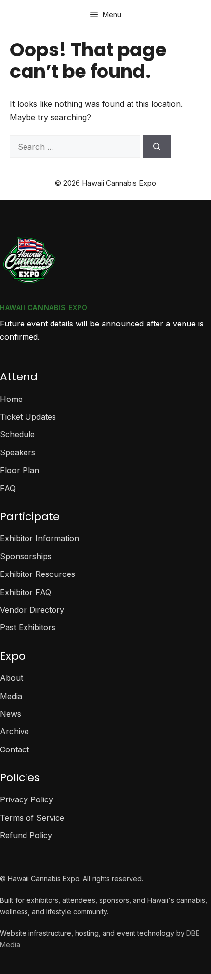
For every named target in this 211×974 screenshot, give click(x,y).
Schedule (17, 434)
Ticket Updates (28, 417)
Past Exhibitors (27, 627)
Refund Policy (26, 835)
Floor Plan (19, 470)
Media (11, 696)
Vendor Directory (32, 610)
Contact (14, 749)
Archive (14, 731)
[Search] (157, 146)
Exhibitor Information (39, 538)
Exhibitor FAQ (25, 592)
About (11, 678)
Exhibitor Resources (37, 574)
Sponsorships (26, 556)
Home (11, 399)
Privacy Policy (26, 799)
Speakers (17, 452)
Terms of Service (32, 818)
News (10, 714)
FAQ (8, 488)
